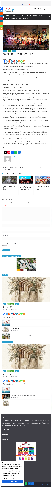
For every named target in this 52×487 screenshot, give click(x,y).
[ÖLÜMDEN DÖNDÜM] (6, 323)
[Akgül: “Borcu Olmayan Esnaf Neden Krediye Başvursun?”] (6, 396)
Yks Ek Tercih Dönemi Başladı (42, 167)
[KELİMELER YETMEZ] (6, 329)
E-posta (4, 229)
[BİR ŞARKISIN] (26, 289)
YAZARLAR (25, 18)
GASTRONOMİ (14, 18)
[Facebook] (4, 61)
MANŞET (14, 15)
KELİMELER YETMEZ (27, 2)
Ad (3, 223)
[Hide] (0, 30)
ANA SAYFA (8, 15)
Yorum (4, 205)
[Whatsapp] (21, 61)
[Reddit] (9, 61)
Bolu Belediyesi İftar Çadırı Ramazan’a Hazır (9, 187)
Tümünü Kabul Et (13, 481)
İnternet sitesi (5, 235)
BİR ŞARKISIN (7, 307)
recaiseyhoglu (12, 56)
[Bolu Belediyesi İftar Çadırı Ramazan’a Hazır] (9, 177)
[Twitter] (7, 61)
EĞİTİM (40, 15)
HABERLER (20, 15)
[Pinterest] (14, 61)
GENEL (8, 304)
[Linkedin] (12, 61)
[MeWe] (17, 61)
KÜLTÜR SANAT (28, 15)
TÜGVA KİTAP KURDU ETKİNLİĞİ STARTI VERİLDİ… (25, 187)
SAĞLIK (7, 18)
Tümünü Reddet (17, 478)
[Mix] (19, 61)
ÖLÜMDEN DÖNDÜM (15, 322)
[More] (24, 61)
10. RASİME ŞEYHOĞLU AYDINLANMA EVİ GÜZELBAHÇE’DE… (13, 168)
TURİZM (35, 15)
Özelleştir (6, 478)
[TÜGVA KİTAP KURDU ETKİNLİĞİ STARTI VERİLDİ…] (26, 177)
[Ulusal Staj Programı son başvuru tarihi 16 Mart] (42, 177)
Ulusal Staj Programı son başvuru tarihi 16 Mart (43, 187)
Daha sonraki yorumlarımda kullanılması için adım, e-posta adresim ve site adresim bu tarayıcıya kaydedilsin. (24, 244)
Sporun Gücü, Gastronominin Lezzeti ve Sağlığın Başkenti (23, 335)
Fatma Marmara (14, 309)
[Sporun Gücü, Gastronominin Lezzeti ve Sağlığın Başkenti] (6, 336)
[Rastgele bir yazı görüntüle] (48, 16)
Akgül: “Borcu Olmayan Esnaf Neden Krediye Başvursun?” (23, 395)
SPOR (20, 18)
